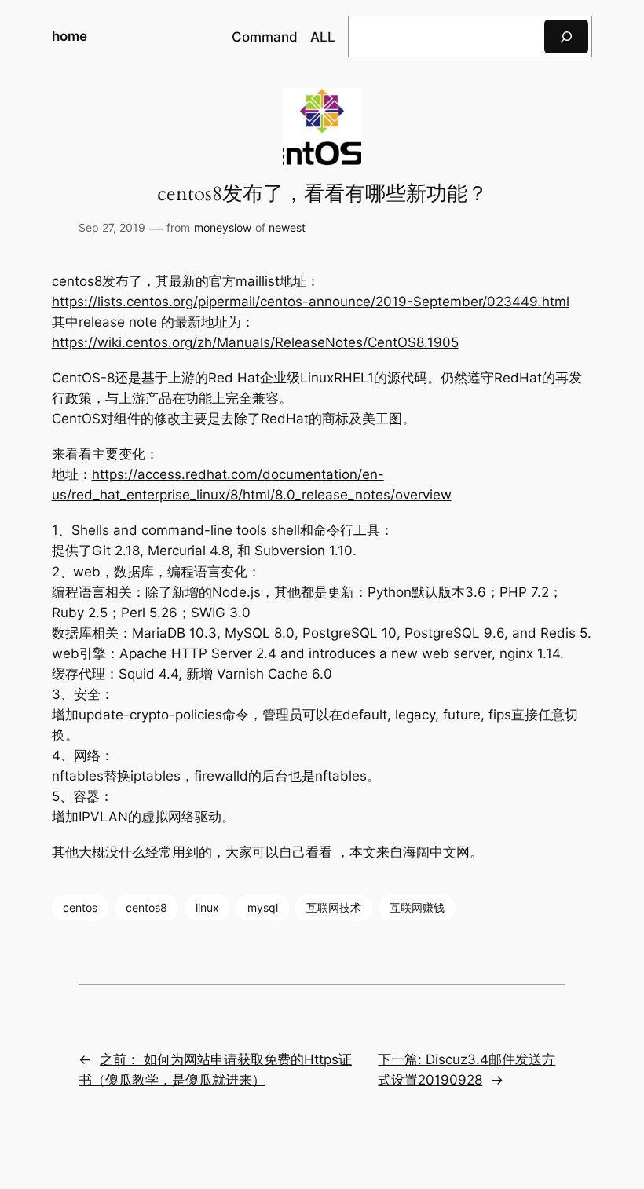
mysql (262, 907)
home (69, 36)
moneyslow (222, 227)
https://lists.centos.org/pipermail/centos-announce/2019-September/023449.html (310, 301)
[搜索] (566, 36)
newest (287, 227)
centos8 (146, 907)
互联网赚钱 (417, 907)
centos (80, 907)
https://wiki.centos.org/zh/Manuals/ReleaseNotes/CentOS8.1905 (255, 342)
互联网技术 (333, 907)
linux (207, 907)
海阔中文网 (436, 852)
